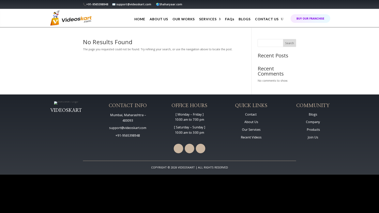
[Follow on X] (285, 5)
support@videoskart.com (134, 4)
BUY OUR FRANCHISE (310, 18)
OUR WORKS (184, 19)
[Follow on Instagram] (293, 5)
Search (289, 43)
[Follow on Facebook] (269, 5)
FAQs (229, 19)
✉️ (113, 4)
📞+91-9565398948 (96, 4)
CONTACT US (267, 19)
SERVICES (208, 19)
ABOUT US (159, 19)
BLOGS (245, 19)
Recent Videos (251, 137)
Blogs (313, 114)
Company (313, 122)
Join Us (313, 137)
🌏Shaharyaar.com (169, 4)
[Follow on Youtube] (277, 5)
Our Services (251, 129)
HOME (139, 19)
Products (313, 129)
